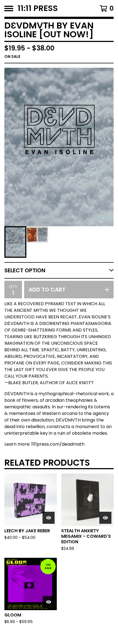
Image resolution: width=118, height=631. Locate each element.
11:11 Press (38, 8)
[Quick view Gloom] (49, 602)
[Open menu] (8, 8)
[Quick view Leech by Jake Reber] (49, 518)
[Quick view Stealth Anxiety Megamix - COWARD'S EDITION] (105, 518)
